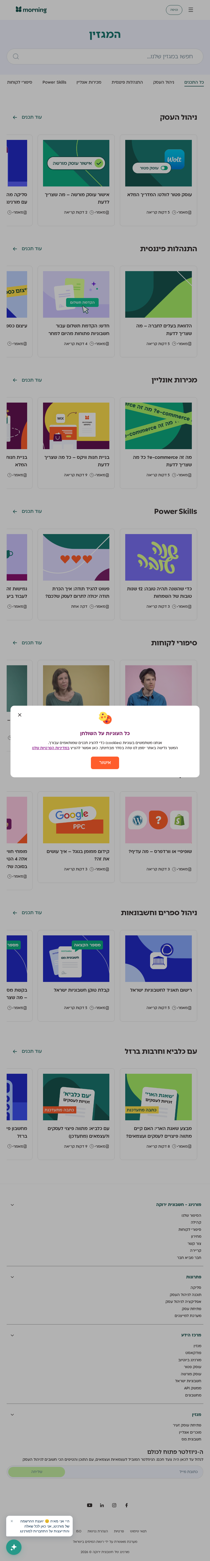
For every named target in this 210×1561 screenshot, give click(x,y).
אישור (105, 763)
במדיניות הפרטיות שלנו (50, 748)
